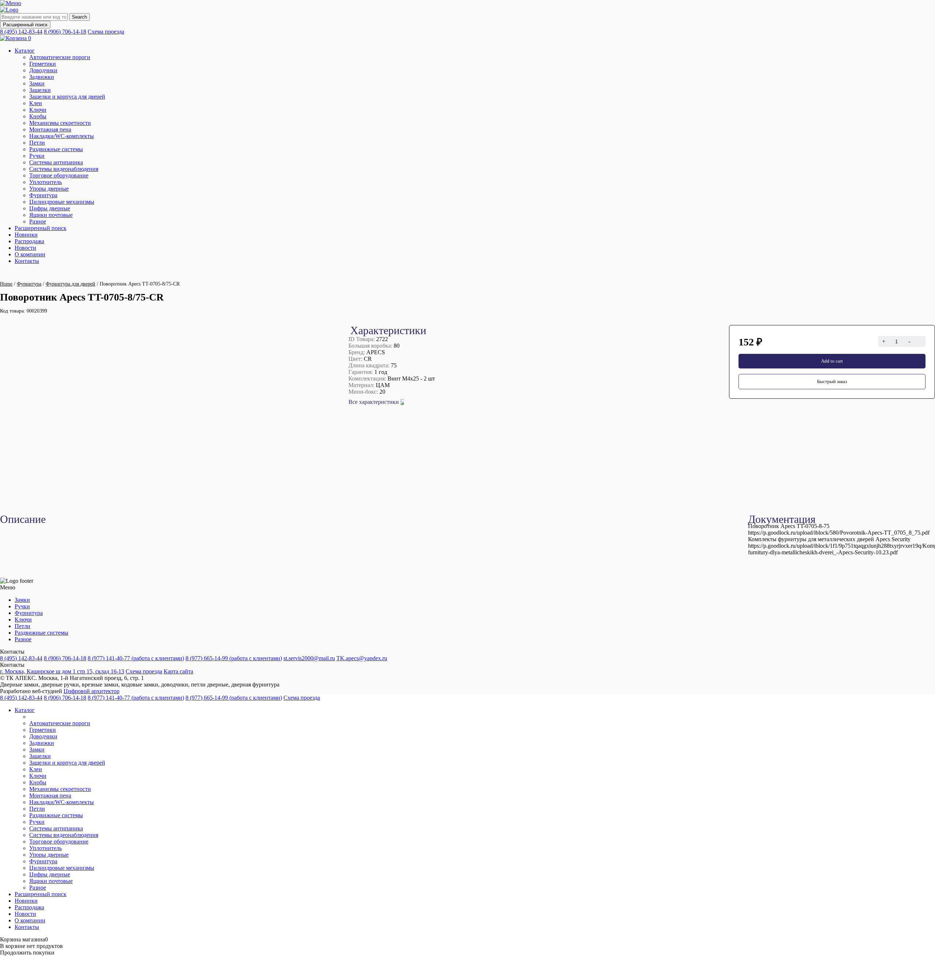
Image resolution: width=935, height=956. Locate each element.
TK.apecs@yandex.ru (361, 658)
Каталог (25, 50)
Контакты (27, 261)
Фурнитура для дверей (70, 284)
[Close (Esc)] (927, 8)
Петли (37, 142)
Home (6, 284)
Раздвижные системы (56, 149)
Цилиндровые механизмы (61, 202)
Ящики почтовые (51, 215)
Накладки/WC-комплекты (61, 136)
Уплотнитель (45, 182)
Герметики (42, 64)
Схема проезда (106, 31)
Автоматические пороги (59, 57)
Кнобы (37, 116)
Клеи (35, 103)
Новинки (26, 235)
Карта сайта (178, 671)
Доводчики (43, 70)
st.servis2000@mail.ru (309, 658)
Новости (25, 248)
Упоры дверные (49, 189)
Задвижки (41, 77)
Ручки (37, 156)
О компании (30, 254)
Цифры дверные (49, 208)
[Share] (911, 8)
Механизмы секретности (60, 123)
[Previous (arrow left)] (13, 478)
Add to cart (832, 361)
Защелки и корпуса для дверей (67, 96)
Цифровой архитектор (91, 691)
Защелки (40, 90)
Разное (37, 221)
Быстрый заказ (832, 381)
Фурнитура (43, 195)
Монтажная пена (50, 129)
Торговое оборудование (58, 175)
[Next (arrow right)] (922, 478)
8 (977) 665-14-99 (234, 658)
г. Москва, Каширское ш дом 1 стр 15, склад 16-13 (62, 671)
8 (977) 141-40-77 (136, 658)
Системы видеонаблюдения (63, 169)
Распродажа (29, 241)
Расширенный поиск (25, 24)
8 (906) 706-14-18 (65, 31)
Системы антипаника (56, 162)
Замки (37, 83)
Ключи (37, 110)
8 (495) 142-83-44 (21, 31)
